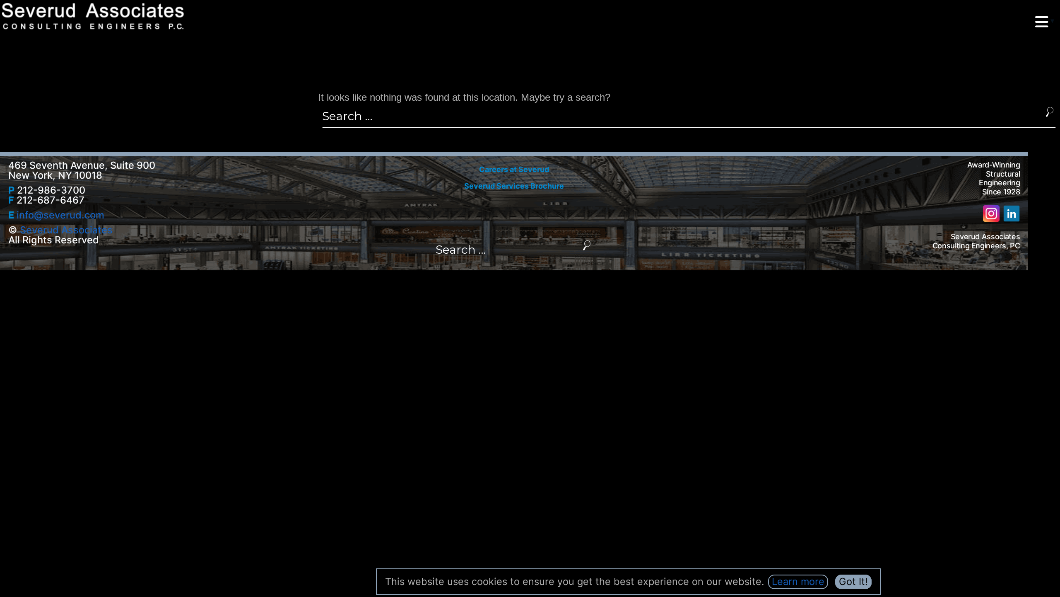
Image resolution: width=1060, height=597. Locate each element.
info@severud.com (60, 215)
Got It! (853, 581)
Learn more (798, 581)
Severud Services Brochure (514, 186)
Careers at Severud (514, 169)
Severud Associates (66, 230)
